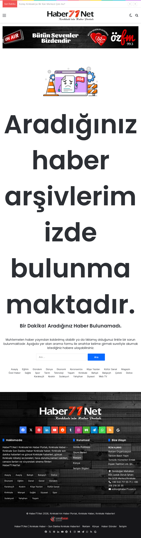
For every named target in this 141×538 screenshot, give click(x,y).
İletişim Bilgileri (81, 468)
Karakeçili (39, 376)
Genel (31, 480)
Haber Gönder (109, 526)
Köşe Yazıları (93, 369)
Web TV (103, 376)
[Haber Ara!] (136, 16)
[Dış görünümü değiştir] (130, 16)
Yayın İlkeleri (80, 452)
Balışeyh (106, 372)
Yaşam (71, 372)
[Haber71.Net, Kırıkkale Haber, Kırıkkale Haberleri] (70, 15)
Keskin (51, 376)
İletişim (123, 526)
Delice (129, 372)
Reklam (77, 457)
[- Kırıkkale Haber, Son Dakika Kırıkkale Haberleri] (70, 37)
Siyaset (91, 376)
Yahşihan (78, 376)
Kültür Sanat (110, 369)
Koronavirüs (76, 369)
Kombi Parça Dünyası (80, 520)
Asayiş (14, 369)
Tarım (47, 372)
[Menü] (4, 16)
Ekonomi (61, 369)
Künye (76, 463)
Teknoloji (58, 372)
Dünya (49, 369)
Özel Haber (15, 372)
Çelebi (118, 372)
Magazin (125, 369)
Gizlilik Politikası (81, 447)
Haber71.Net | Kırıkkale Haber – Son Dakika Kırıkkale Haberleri (47, 526)
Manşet (21, 492)
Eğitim (25, 369)
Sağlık (28, 372)
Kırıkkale (83, 372)
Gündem (37, 369)
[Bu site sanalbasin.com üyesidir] (59, 520)
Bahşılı (94, 372)
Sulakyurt (64, 376)
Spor (37, 372)
